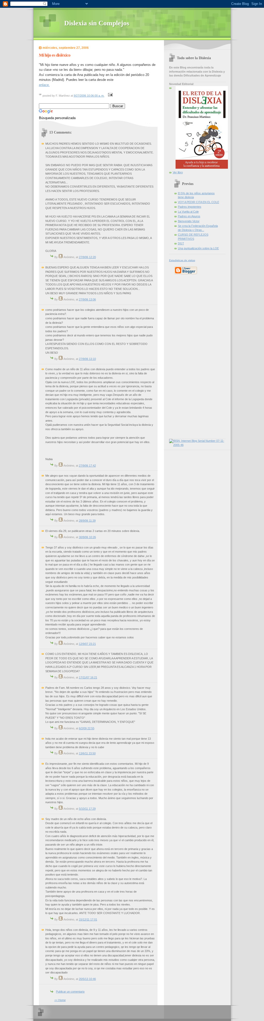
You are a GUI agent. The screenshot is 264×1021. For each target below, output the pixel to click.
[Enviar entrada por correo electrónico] (109, 95)
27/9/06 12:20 (87, 257)
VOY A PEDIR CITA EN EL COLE (198, 202)
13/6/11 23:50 (87, 753)
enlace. (44, 85)
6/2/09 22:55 (86, 728)
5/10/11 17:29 (87, 808)
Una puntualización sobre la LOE (198, 248)
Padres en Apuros (189, 216)
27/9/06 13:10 (87, 358)
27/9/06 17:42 (87, 465)
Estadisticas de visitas (182, 260)
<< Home (60, 1000)
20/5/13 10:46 (87, 978)
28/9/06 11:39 (87, 520)
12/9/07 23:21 (87, 643)
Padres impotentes (189, 206)
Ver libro (178, 172)
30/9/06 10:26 (87, 537)
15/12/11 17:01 (88, 919)
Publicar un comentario (70, 991)
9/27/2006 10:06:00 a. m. (89, 95)
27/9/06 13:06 (87, 299)
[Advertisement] (184, 356)
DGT (181, 243)
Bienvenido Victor (189, 221)
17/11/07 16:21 (88, 677)
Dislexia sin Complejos (96, 23)
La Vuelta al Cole (188, 211)
